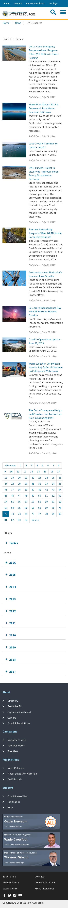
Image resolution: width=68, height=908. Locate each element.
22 (33, 477)
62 (60, 501)
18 (5, 477)
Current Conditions (35, 3)
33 (46, 483)
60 (46, 501)
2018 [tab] (12, 659)
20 (19, 477)
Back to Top (9, 876)
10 (11, 471)
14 (38, 471)
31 (33, 483)
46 (12, 495)
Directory (12, 700)
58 (33, 501)
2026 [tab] (12, 563)
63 (5, 507)
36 (5, 489)
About (7, 3)
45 (5, 495)
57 (26, 501)
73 (12, 513)
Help (10, 807)
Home (5, 22)
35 (60, 483)
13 (31, 471)
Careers (11, 717)
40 (33, 489)
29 (19, 483)
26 (60, 477)
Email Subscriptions (18, 723)
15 (45, 471)
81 (5, 520)
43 (53, 489)
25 (53, 477)
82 (12, 520)
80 (60, 513)
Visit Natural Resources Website (17, 844)
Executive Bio (14, 706)
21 (26, 477)
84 (26, 520)
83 (19, 520)
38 (19, 489)
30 (26, 483)
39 (26, 489)
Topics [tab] (13, 543)
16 (52, 471)
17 (58, 471)
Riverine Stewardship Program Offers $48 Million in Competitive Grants (45, 233)
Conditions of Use (17, 796)
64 (12, 507)
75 (26, 513)
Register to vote (16, 740)
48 (26, 495)
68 (39, 507)
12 (24, 471)
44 (60, 489)
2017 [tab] (12, 672)
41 (39, 489)
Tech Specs (13, 801)
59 (39, 501)
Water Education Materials (22, 773)
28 (12, 483)
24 (46, 477)
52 (53, 495)
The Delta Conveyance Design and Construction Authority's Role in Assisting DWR (45, 414)
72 (5, 513)
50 (39, 495)
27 (5, 483)
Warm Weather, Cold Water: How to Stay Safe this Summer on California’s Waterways (46, 367)
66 (26, 507)
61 (53, 501)
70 (53, 507)
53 (60, 495)
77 (39, 513)
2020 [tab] (12, 635)
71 (60, 507)
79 (53, 513)
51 (46, 495)
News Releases (15, 768)
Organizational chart (19, 712)
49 (33, 495)
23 (39, 477)
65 (19, 507)
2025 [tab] (12, 575)
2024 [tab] (12, 587)
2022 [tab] (12, 611)
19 (12, 477)
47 (19, 495)
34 (53, 483)
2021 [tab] (12, 623)
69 (46, 507)
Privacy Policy (11, 882)
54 (5, 501)
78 (46, 513)
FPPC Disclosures (44, 888)
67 (33, 507)
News (18, 22)
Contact (18, 3)
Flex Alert (12, 751)
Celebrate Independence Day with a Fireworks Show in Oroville (45, 311)
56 (19, 501)
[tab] (34, 543)
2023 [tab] (12, 599)
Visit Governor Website (13, 826)
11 (18, 471)
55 (12, 501)
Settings (53, 3)
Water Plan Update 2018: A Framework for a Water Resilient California (43, 108)
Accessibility (10, 888)
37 (12, 489)
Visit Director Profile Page (14, 863)
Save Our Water (16, 745)
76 (33, 513)
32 (39, 483)
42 (46, 489)
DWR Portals (14, 779)
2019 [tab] (12, 647)
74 (19, 513)
